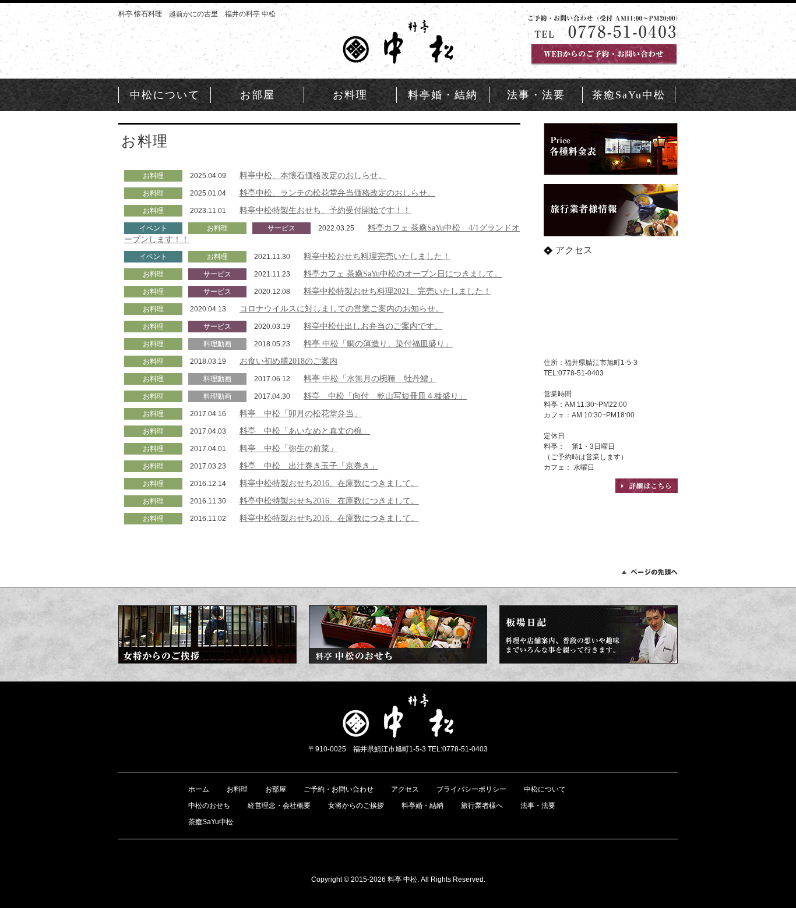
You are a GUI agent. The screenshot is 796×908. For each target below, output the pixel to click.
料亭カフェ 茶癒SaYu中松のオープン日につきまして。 (403, 273)
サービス (281, 228)
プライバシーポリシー (471, 789)
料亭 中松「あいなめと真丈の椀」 (304, 430)
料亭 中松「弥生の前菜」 (288, 448)
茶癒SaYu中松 (628, 95)
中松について (165, 95)
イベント (153, 228)
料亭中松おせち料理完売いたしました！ (377, 256)
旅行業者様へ (482, 805)
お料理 (350, 95)
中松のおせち (209, 805)
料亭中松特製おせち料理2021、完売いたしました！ (397, 291)
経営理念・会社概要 (279, 805)
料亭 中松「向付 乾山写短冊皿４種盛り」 (385, 395)
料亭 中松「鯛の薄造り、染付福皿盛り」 (378, 343)
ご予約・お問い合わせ (339, 789)
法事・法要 (536, 95)
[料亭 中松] (398, 58)
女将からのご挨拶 (356, 805)
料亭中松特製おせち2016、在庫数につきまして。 (329, 483)
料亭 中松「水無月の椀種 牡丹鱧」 (370, 378)
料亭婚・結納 (443, 95)
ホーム (198, 789)
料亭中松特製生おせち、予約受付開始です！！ (325, 210)
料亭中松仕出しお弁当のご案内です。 (373, 326)
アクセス (405, 789)
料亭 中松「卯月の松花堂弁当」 (300, 413)
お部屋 (257, 95)
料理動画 (217, 344)
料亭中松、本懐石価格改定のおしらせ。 (312, 175)
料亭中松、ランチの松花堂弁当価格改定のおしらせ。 (337, 192)
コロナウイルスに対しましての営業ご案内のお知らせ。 (341, 308)
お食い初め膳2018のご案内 (288, 361)
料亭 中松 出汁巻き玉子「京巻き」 (308, 465)
